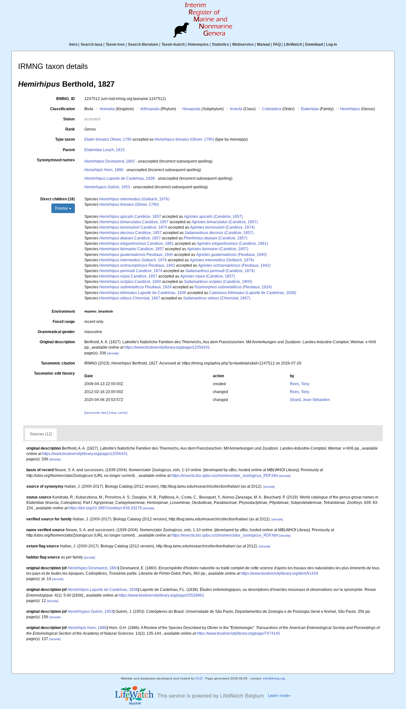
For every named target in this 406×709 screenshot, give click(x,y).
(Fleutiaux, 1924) (233, 287)
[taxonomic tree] (96, 412)
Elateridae (310, 109)
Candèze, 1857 (130, 216)
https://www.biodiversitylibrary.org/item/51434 (279, 573)
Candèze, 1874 (133, 227)
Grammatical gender (56, 332)
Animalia (107, 109)
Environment (63, 311)
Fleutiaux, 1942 (137, 265)
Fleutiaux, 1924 (135, 287)
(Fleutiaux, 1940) (231, 254)
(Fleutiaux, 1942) (234, 265)
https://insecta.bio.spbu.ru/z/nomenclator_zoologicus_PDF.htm (224, 475)
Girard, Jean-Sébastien (310, 400)
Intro (73, 44)
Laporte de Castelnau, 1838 (119, 178)
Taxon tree (115, 44)
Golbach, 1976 (133, 260)
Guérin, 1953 (107, 187)
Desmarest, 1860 (109, 161)
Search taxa (91, 44)
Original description (57, 342)
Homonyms (198, 44)
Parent (69, 150)
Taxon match (173, 44)
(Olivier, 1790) (184, 139)
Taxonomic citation (58, 363)
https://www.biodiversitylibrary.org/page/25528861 (161, 595)
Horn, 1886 (103, 170)
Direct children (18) (57, 199)
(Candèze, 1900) (218, 281)
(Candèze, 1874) (222, 227)
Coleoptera (271, 109)
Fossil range (64, 321)
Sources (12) (41, 434)
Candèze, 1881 (136, 243)
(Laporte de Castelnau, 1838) (252, 293)
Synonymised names (56, 160)
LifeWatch (293, 44)
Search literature (143, 44)
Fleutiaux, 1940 (136, 254)
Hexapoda (191, 109)
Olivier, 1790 (108, 139)
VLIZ (198, 678)
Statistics (220, 44)
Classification (62, 109)
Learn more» (279, 695)
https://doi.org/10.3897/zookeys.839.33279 (105, 508)
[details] (113, 353)
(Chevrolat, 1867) (216, 298)
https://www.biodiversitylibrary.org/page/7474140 (238, 633)
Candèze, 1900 (130, 281)
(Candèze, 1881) (232, 243)
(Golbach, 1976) (134, 199)
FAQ (277, 44)
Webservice (243, 44)
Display (62, 208)
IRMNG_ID (65, 99)
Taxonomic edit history (54, 373)
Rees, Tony (299, 384)
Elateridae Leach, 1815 (104, 150)
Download (314, 44)
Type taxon (65, 139)
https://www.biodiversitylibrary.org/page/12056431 (167, 347)
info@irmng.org (274, 678)
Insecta (236, 109)
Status (69, 119)
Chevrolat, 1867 (129, 298)
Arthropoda (150, 109)
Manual (263, 44)
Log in (331, 44)
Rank (70, 129)
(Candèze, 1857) (213, 216)
